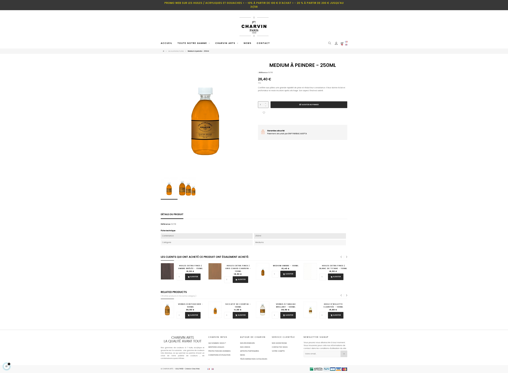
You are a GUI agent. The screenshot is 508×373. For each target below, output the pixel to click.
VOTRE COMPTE (278, 351)
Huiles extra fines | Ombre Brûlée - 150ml (190, 267)
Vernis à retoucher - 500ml (190, 305)
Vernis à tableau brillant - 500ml (286, 305)
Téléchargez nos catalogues (253, 359)
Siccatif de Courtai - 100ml (238, 305)
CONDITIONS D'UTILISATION (219, 355)
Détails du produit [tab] (172, 214)
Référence (263, 72)
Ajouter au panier (310, 105)
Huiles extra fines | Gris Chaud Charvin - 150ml (238, 268)
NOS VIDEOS (245, 347)
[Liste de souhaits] (264, 112)
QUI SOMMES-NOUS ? (217, 343)
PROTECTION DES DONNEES (219, 351)
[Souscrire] (344, 354)
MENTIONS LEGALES (216, 347)
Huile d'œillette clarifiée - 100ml (333, 305)
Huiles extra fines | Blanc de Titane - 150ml (333, 267)
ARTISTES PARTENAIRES (249, 351)
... (209, 359)
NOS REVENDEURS (247, 343)
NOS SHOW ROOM (279, 343)
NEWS (242, 355)
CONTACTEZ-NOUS (280, 347)
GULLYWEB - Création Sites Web (187, 369)
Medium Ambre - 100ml (286, 266)
